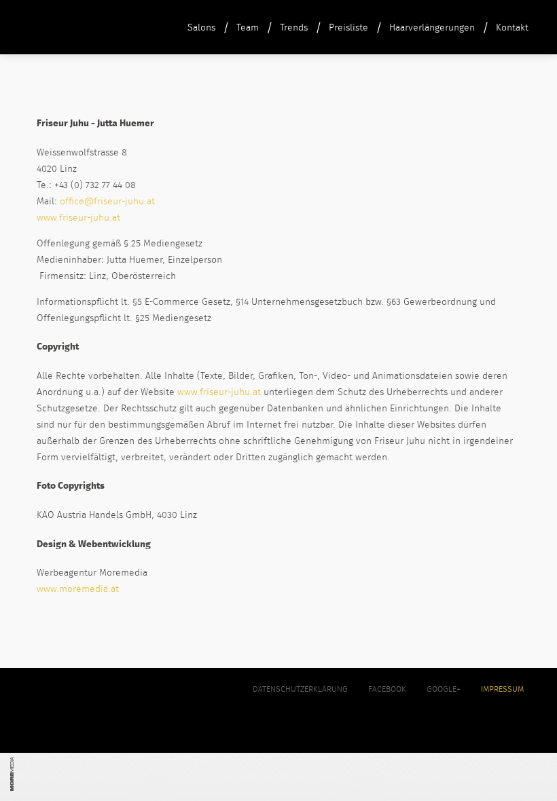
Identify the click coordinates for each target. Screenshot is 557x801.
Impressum (502, 690)
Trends (294, 28)
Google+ (444, 690)
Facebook (387, 690)
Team (247, 28)
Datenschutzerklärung (300, 690)
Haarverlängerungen (432, 28)
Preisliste (348, 28)
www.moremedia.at (78, 589)
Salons (201, 28)
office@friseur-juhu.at (107, 201)
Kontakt (512, 28)
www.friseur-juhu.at (78, 218)
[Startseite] (43, 35)
